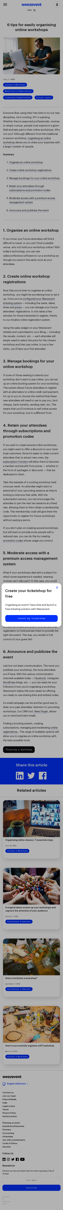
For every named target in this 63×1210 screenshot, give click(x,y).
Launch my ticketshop (31, 618)
